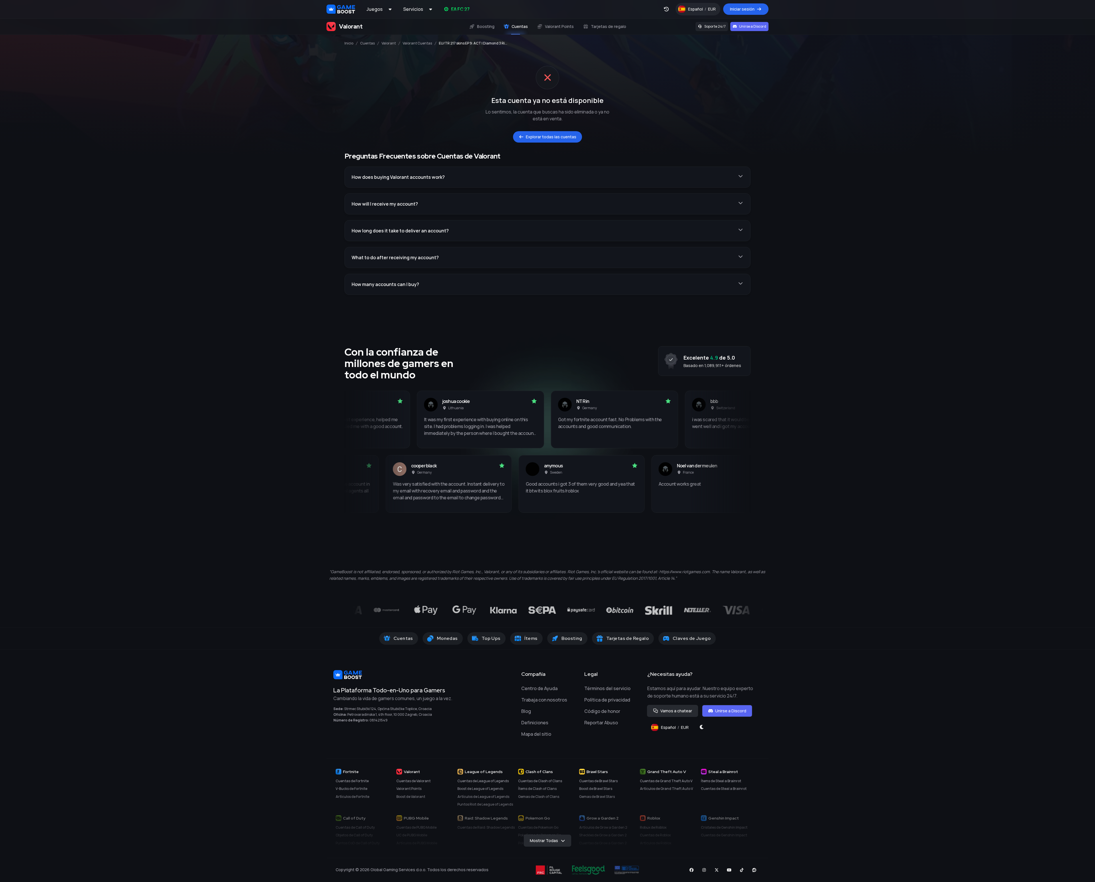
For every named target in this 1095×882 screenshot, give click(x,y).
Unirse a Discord (752, 26)
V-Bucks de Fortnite (351, 788)
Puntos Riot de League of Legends (485, 804)
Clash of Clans (539, 771)
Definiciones (534, 722)
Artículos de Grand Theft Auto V (666, 788)
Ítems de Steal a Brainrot (721, 780)
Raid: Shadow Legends (486, 818)
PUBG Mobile (416, 818)
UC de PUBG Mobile (411, 835)
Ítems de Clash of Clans (537, 788)
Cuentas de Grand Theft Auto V (666, 780)
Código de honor (602, 711)
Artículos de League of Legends (483, 796)
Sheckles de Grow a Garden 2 (603, 835)
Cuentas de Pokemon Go (538, 827)
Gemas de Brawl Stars (597, 796)
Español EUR (704, 10)
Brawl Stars (597, 771)
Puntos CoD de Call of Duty (358, 843)
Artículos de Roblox (655, 843)
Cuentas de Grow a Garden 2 (603, 843)
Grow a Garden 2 (603, 818)
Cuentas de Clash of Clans (540, 780)
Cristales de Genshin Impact (724, 827)
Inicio (348, 43)
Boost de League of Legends (480, 788)
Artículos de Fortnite (352, 796)
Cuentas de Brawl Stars (598, 780)
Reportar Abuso (601, 722)
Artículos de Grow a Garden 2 (603, 827)
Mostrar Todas (544, 840)
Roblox (653, 818)
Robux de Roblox (653, 827)
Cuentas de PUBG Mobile (416, 827)
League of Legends (484, 771)
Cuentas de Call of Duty (355, 827)
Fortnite (351, 771)
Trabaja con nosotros (544, 700)
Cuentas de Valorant (413, 780)
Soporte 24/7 (715, 26)
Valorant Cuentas (417, 43)
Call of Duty (354, 818)
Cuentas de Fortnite (352, 780)
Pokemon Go (538, 818)
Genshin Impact (723, 818)
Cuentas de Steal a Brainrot (724, 788)
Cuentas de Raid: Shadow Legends (486, 827)
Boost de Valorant (410, 796)
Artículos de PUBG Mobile (416, 843)
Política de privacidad (607, 700)
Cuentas (367, 43)
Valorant (389, 43)
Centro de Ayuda (539, 688)
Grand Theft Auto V (666, 771)
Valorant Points (408, 788)
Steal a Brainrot (723, 771)
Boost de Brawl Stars (595, 788)
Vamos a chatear (676, 710)
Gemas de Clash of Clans (538, 796)
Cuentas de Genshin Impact (724, 835)
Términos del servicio (607, 688)
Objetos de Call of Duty (354, 835)
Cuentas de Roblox (655, 835)
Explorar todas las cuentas (551, 136)
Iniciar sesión (742, 9)
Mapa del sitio (536, 734)
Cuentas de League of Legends (483, 780)
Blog (526, 711)
